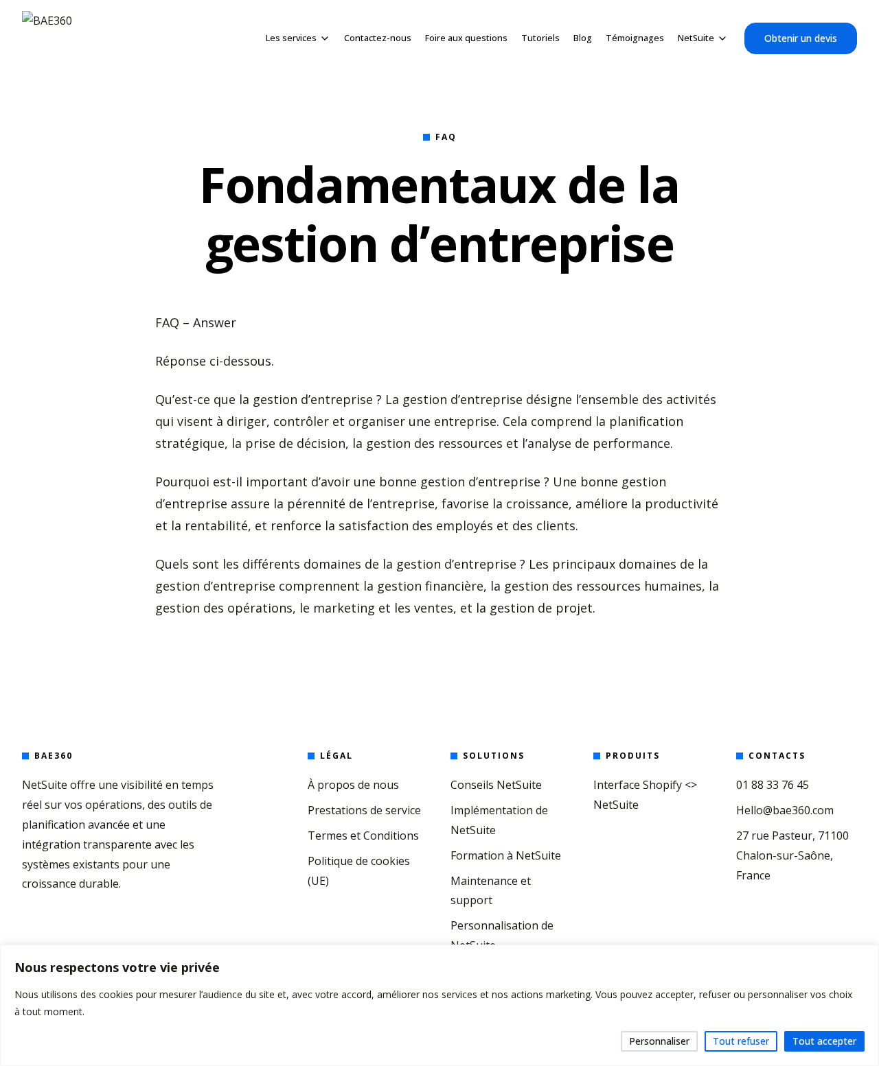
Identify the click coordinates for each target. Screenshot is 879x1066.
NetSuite (696, 38)
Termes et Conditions (363, 835)
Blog (582, 38)
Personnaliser (659, 1040)
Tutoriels (540, 38)
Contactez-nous (377, 38)
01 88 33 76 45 (772, 784)
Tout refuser (741, 1040)
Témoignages (635, 38)
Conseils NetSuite (496, 784)
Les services (291, 38)
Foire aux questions (466, 38)
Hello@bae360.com (785, 810)
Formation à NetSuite (505, 855)
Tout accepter (824, 1040)
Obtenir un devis (800, 38)
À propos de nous (353, 784)
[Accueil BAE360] (47, 38)
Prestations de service (364, 810)
